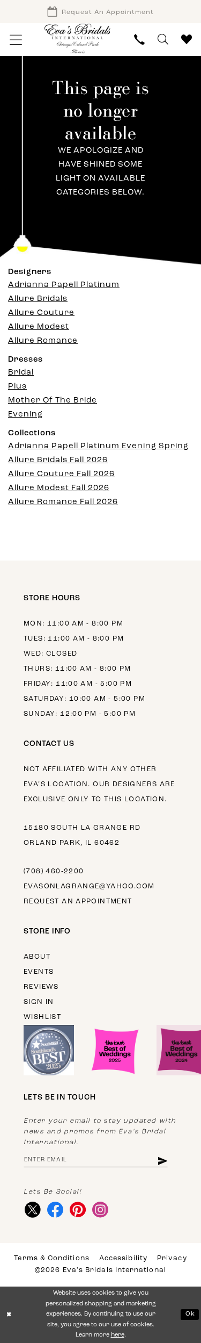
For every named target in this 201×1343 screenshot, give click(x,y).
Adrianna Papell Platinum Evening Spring (98, 446)
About (37, 956)
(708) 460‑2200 (54, 871)
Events (39, 971)
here (117, 1335)
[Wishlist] (186, 39)
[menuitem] (15, 39)
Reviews (41, 986)
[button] (15, 39)
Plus (17, 387)
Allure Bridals (38, 299)
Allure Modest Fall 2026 (58, 488)
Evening (25, 415)
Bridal (21, 373)
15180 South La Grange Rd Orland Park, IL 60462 (82, 835)
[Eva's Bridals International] (78, 38)
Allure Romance (43, 341)
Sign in (39, 1002)
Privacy (172, 1258)
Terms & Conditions (51, 1258)
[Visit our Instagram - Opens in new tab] (100, 1209)
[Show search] (163, 39)
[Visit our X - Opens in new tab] (32, 1209)
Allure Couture (41, 313)
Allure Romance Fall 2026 (63, 502)
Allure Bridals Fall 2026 (58, 460)
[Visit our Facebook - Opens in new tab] (55, 1209)
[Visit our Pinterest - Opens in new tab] (77, 1209)
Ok (190, 1314)
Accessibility (123, 1258)
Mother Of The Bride (52, 401)
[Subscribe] (162, 1160)
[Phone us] (139, 39)
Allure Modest (38, 327)
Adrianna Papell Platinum (64, 285)
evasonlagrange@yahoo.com (89, 886)
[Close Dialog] (9, 1315)
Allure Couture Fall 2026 (61, 474)
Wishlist (42, 1017)
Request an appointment (78, 901)
